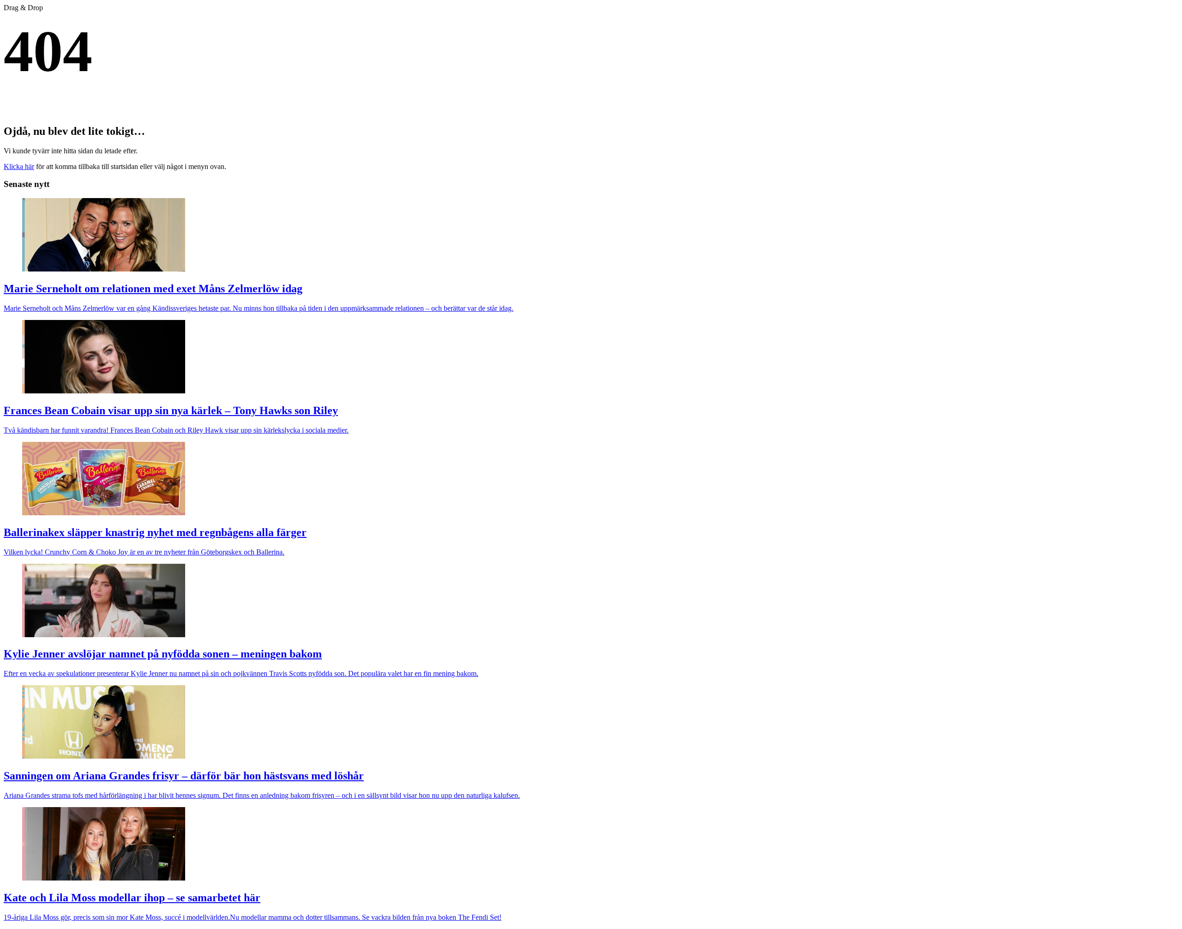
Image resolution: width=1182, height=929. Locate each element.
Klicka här (19, 166)
